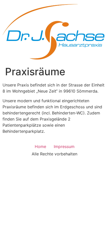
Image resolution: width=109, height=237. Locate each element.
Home (40, 146)
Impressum (64, 146)
